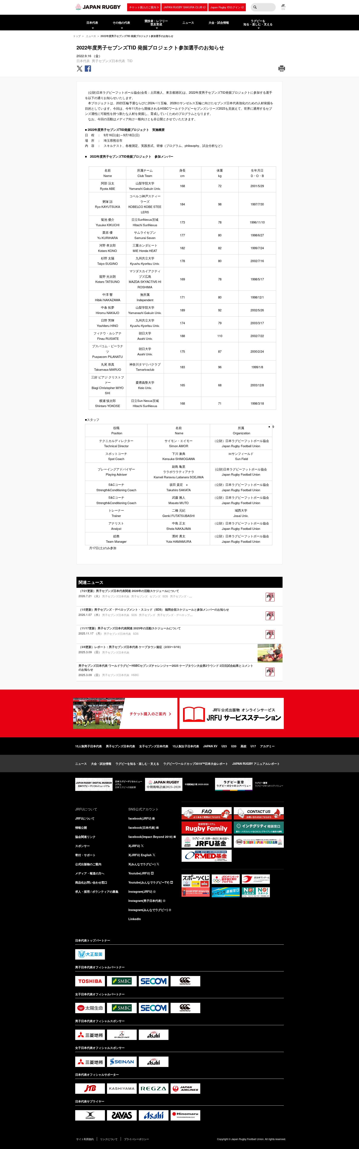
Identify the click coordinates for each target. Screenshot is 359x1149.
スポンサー (82, 846)
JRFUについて (85, 818)
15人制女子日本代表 (185, 746)
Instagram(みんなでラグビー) (148, 910)
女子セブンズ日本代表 (153, 746)
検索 (255, 7)
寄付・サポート (85, 855)
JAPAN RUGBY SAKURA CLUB (183, 7)
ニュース (91, 36)
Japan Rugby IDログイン (225, 7)
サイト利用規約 (85, 1139)
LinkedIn (134, 919)
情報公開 (81, 827)
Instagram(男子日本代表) (145, 901)
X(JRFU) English (140, 855)
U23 (224, 746)
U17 (253, 746)
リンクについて (109, 1139)
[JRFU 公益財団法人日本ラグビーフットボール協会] (98, 7)
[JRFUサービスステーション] (232, 713)
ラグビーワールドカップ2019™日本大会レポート (195, 763)
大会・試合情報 (101, 763)
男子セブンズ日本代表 (108, 60)
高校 (243, 746)
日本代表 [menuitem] (92, 22)
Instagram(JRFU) (140, 891)
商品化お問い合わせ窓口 (91, 882)
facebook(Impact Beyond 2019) (150, 837)
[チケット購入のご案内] (125, 713)
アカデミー (267, 746)
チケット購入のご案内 (142, 7)
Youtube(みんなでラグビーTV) (148, 882)
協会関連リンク (85, 837)
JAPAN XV (210, 746)
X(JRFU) (134, 846)
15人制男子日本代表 (88, 746)
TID (130, 60)
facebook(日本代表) (141, 827)
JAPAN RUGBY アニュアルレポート (256, 763)
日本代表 (83, 60)
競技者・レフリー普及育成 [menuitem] (156, 22)
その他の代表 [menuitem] (121, 22)
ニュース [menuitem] (188, 22)
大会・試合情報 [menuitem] (219, 22)
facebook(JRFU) (139, 818)
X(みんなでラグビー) (142, 864)
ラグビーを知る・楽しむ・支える (137, 763)
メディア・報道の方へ (89, 873)
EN (283, 9)
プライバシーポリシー (136, 1139)
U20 (233, 746)
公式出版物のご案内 (88, 864)
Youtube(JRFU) (139, 873)
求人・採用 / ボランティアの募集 (96, 891)
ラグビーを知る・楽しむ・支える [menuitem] (258, 22)
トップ (77, 36)
